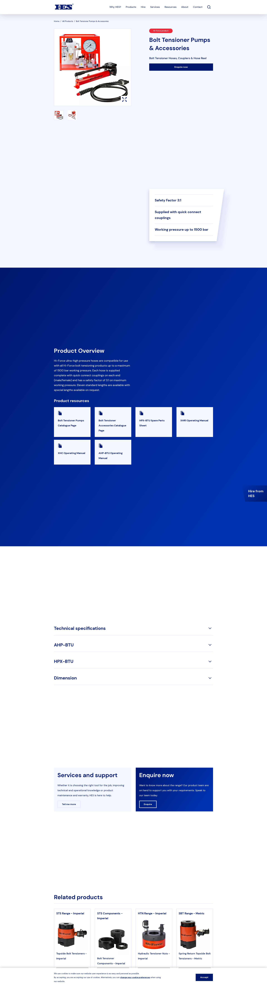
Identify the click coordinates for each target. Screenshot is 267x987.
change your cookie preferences (135, 977)
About (184, 7)
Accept (204, 977)
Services (155, 7)
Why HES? (115, 7)
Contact (197, 7)
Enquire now (181, 67)
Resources (170, 7)
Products (131, 7)
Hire (143, 7)
